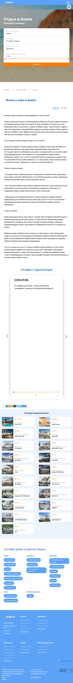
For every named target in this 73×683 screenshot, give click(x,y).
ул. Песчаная (32, 564)
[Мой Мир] (23, 406)
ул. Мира (54, 571)
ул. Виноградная (33, 560)
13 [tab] (47, 392)
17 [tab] (59, 392)
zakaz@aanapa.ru (36, 677)
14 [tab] (50, 392)
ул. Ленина (9, 583)
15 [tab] (53, 392)
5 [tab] (24, 392)
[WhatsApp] (12, 406)
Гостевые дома (25, 623)
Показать (36, 64)
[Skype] (20, 406)
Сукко (23, 643)
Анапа (23, 616)
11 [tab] (42, 392)
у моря (7, 569)
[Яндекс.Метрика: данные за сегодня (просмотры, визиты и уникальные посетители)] (64, 661)
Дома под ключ (8, 658)
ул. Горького (9, 560)
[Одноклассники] (9, 406)
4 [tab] (22, 392)
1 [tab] (13, 392)
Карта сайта (6, 675)
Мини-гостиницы (42, 626)
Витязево (8, 643)
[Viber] (25, 406)
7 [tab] (30, 392)
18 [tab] (36, 395)
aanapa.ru (19, 673)
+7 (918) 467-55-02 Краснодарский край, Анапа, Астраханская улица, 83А (39, 672)
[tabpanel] (36, 287)
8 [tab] (33, 392)
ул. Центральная (11, 600)
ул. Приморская (10, 596)
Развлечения (25, 632)
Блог (3, 677)
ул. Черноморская (57, 566)
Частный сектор (26, 629)
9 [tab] (36, 392)
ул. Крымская (9, 564)
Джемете (41, 616)
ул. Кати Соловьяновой (13, 578)
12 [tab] (44, 392)
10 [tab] (39, 392)
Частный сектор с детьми (57, 561)
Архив (4, 679)
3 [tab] (19, 392)
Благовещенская (44, 643)
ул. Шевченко (10, 587)
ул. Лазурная (55, 576)
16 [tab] (56, 392)
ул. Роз (53, 580)
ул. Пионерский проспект (33, 570)
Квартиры (24, 626)
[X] (15, 406)
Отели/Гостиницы (26, 620)
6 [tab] (27, 392)
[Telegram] (17, 406)
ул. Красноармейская (12, 574)
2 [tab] (16, 392)
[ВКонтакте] (7, 406)
